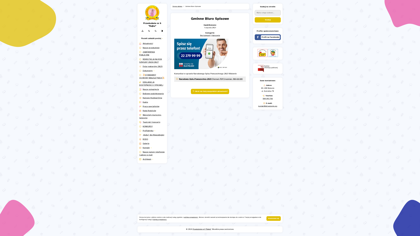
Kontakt (146, 148)
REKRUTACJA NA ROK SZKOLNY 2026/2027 (150, 60)
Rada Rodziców (149, 111)
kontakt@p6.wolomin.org (267, 106)
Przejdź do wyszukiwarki (210, 3)
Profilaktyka (148, 131)
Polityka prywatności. (159, 219)
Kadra (145, 102)
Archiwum (147, 159)
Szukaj (268, 20)
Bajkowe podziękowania (153, 94)
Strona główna (177, 6)
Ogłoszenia (215, 35)
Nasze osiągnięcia (151, 89)
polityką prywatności (191, 217)
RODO (145, 139)
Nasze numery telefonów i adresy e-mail (152, 153)
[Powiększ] (149, 31)
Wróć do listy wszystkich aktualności (211, 91)
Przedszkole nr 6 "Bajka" (202, 229)
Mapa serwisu (210, 3)
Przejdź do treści (210, 3)
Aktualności (148, 44)
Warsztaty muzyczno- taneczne (150, 116)
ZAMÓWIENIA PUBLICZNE (147, 53)
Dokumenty (148, 71)
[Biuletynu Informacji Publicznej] (268, 68)
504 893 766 (268, 99)
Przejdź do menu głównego (210, 3)
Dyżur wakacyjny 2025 (153, 67)
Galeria (146, 144)
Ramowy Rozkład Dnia (152, 98)
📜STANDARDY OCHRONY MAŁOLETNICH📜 (151, 76)
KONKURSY (148, 127)
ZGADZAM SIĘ (273, 218)
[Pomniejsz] (155, 31)
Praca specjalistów (151, 107)
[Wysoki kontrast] (162, 31)
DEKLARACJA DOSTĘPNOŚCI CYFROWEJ (151, 83)
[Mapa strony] (142, 31)
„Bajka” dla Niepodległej (153, 135)
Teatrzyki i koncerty (151, 122)
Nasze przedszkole (151, 48)
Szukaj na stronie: (268, 7)
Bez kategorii (205, 35)
